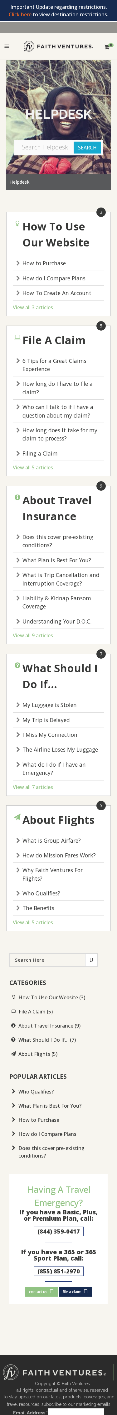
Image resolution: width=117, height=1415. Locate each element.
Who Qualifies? (41, 893)
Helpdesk (19, 182)
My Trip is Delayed (46, 720)
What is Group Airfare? (51, 840)
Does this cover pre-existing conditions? (51, 1152)
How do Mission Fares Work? (59, 855)
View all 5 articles (33, 467)
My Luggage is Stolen (49, 705)
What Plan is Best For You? (56, 560)
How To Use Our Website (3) (51, 997)
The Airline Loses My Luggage (60, 749)
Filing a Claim (40, 453)
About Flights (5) (37, 1053)
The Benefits (38, 908)
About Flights (58, 820)
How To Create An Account (56, 293)
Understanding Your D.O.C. (56, 621)
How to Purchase (44, 263)
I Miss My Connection (49, 734)
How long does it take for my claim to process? (59, 434)
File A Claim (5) (36, 1011)
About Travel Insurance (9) (49, 1025)
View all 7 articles (33, 787)
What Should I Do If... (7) (47, 1039)
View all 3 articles (33, 307)
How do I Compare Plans (53, 278)
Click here (20, 14)
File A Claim (53, 340)
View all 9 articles (33, 635)
